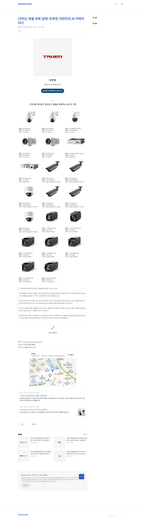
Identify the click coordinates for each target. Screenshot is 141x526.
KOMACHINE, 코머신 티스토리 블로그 (34, 475)
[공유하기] (25, 424)
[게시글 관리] (27, 424)
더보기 (85, 434)
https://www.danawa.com (28, 407)
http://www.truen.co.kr (33, 342)
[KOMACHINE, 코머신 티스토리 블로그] (25, 4)
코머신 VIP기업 (22, 27)
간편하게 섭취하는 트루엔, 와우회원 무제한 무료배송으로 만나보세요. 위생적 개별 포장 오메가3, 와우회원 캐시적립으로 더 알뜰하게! (52, 399)
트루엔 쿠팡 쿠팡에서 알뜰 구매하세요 (33, 396)
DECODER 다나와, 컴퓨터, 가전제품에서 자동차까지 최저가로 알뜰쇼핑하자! (44, 412)
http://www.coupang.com (28, 393)
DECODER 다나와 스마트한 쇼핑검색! (33, 410)
